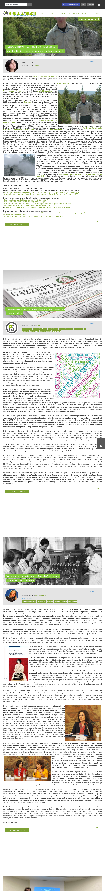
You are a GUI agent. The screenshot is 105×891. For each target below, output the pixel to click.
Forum (52, 13)
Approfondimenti (40, 595)
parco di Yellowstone (56, 130)
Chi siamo (96, 13)
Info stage (85, 13)
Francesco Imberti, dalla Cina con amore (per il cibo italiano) (26, 200)
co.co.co (20, 117)
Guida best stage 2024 (88, 19)
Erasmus (27, 102)
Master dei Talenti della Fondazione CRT (45, 76)
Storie (37, 66)
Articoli (41, 13)
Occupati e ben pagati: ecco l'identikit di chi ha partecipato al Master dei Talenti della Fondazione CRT (41, 194)
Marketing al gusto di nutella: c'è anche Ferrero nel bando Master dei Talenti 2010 (33, 217)
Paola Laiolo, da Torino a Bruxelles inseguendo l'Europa (24, 202)
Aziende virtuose (74, 13)
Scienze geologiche (64, 83)
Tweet (92, 62)
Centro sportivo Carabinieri (14, 91)
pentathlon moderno (45, 91)
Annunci (63, 13)
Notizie (37, 325)
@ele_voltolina (28, 598)
